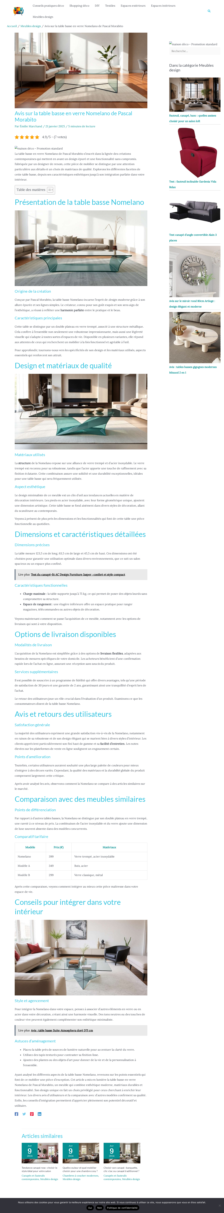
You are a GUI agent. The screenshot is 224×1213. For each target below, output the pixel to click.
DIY (97, 5)
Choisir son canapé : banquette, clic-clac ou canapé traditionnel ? (121, 1169)
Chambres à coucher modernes (80, 1175)
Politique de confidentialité (122, 1207)
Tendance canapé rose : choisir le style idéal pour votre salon (39, 1169)
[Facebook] (16, 1114)
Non (99, 1207)
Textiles (110, 5)
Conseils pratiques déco (48, 5)
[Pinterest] (32, 1114)
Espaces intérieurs (163, 5)
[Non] (219, 1205)
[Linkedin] (39, 1114)
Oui (90, 1207)
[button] (209, 11)
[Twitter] (24, 1114)
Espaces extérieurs (133, 5)
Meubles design (43, 17)
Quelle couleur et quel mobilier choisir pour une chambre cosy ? (80, 1169)
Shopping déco (79, 5)
